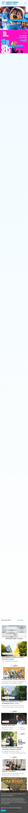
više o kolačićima (5, 803)
